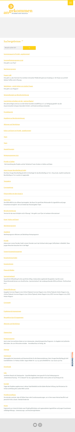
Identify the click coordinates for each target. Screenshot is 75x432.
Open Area (7, 200)
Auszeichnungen (9, 149)
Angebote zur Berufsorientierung (14, 118)
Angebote (7, 232)
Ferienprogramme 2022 (11, 155)
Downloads (7, 367)
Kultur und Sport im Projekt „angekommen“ (17, 131)
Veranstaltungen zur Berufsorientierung (16, 95)
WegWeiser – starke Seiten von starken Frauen (18, 86)
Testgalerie (7, 181)
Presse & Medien (9, 270)
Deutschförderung (9, 289)
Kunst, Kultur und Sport (11, 219)
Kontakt (6, 384)
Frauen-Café (7, 75)
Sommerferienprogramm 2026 (13, 60)
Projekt (6, 241)
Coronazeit (7, 302)
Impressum (7, 356)
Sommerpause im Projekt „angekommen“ (17, 54)
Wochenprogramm (10, 69)
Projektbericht (8, 112)
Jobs (5, 373)
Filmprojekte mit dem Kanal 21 (13, 194)
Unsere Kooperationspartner (13, 251)
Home (6, 406)
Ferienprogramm (9, 339)
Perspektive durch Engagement (13, 317)
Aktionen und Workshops (12, 124)
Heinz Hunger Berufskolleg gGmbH (15, 170)
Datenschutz (8, 332)
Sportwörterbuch (9, 276)
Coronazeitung (8, 187)
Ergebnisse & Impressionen (12, 311)
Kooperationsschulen (10, 258)
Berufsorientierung (10, 211)
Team (5, 137)
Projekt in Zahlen (9, 161)
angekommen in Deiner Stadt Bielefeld (26, 9)
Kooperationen (8, 264)
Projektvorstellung (10, 395)
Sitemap (6, 349)
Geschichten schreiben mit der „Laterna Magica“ (19, 101)
